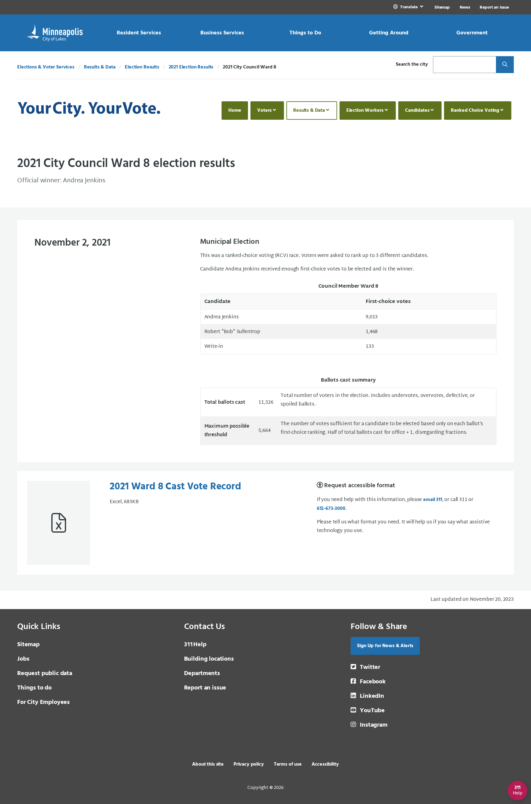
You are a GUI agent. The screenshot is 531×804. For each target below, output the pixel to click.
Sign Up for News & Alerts (385, 646)
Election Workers (365, 111)
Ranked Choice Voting (475, 111)
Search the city (412, 64)
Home (234, 111)
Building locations (209, 659)
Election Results (142, 67)
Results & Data (100, 67)
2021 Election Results (191, 67)
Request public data (44, 673)
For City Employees (43, 702)
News (465, 7)
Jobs (23, 659)
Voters (264, 111)
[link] (409, 7)
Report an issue (205, 688)
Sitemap (442, 7)
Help (195, 645)
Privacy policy (249, 764)
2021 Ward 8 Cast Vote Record (175, 487)
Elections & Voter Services (45, 67)
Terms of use (288, 764)
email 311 (432, 500)
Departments (202, 673)
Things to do (34, 688)
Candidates (417, 111)
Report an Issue (494, 7)
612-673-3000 (331, 509)
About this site (208, 764)
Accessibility (325, 764)
